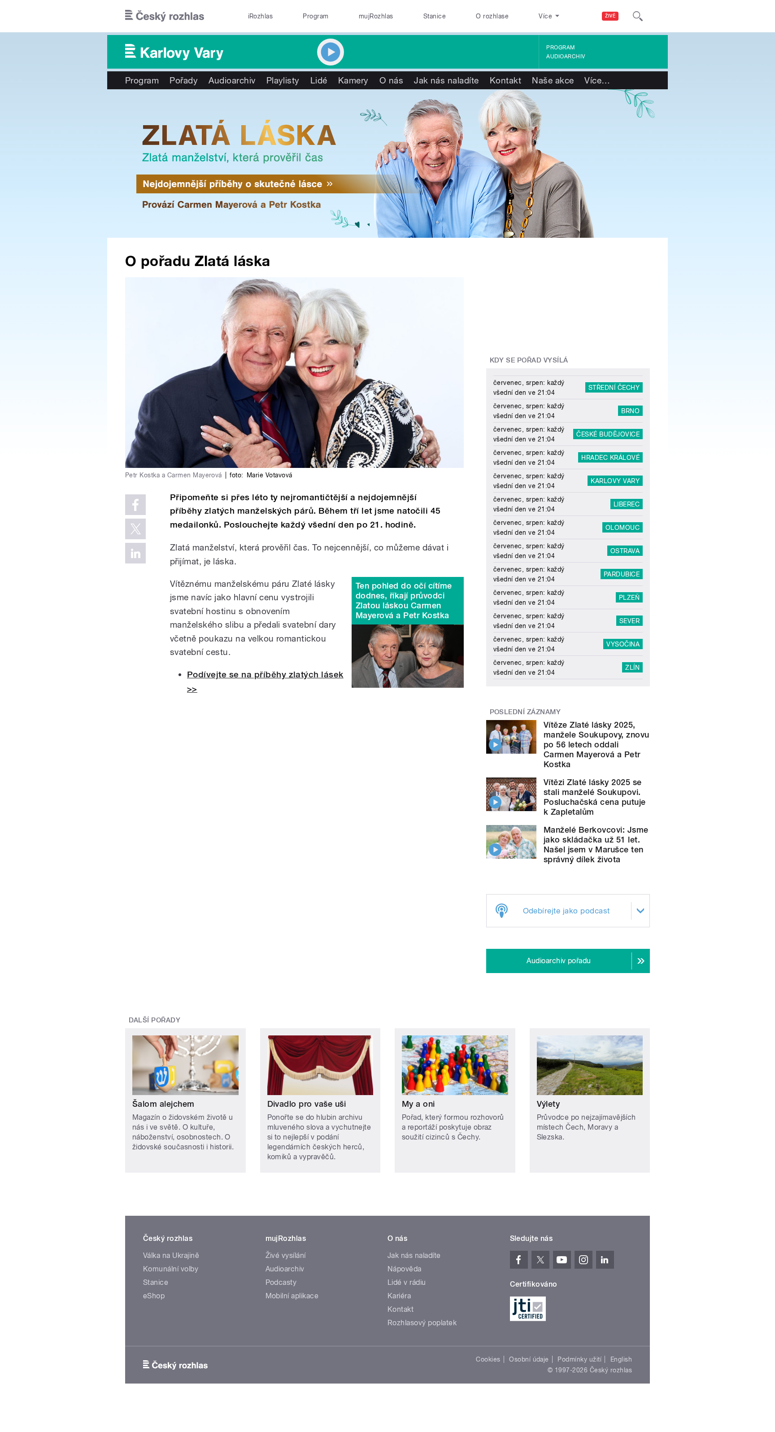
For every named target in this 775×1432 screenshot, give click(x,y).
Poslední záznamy (525, 712)
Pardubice (622, 574)
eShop (154, 1296)
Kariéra (399, 1296)
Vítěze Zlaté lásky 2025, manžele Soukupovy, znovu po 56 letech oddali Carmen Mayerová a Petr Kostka (596, 744)
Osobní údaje (529, 1359)
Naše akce (553, 80)
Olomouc (622, 527)
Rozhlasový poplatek (422, 1322)
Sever (629, 620)
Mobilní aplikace (292, 1296)
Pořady (184, 80)
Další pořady (155, 1020)
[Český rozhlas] (164, 16)
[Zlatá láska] (387, 163)
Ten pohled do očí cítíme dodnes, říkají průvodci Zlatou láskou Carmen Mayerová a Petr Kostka (404, 600)
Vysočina (623, 644)
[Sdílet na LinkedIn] (135, 553)
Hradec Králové (610, 457)
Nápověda (405, 1269)
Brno (630, 411)
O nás (391, 80)
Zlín (632, 667)
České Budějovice (608, 434)
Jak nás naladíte (446, 80)
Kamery (353, 80)
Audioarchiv (565, 56)
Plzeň (629, 597)
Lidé (318, 80)
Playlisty (283, 80)
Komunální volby (170, 1269)
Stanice (434, 16)
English (621, 1359)
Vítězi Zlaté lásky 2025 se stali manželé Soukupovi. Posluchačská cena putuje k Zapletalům (595, 796)
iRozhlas (260, 16)
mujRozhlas (376, 16)
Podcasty (281, 1282)
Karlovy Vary (615, 481)
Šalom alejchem (163, 1104)
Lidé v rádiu (407, 1282)
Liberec (627, 504)
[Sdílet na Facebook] (135, 504)
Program (315, 16)
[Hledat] (638, 16)
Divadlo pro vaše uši (306, 1104)
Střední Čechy (614, 387)
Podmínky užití (579, 1359)
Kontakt (505, 80)
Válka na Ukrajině (171, 1255)
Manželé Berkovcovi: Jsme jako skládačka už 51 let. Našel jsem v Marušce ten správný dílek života (596, 844)
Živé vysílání (286, 1255)
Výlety (548, 1104)
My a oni (418, 1104)
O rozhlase (492, 16)
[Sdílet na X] (135, 529)
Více (597, 80)
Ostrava (625, 550)
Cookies (488, 1359)
